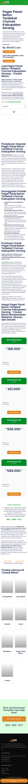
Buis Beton (7, 651)
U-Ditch (7, 681)
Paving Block (7, 597)
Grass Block (20, 597)
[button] (25, 2)
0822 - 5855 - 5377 (14, 519)
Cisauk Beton (5, 262)
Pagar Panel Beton (20, 652)
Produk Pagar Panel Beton (14, 102)
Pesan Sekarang (14, 372)
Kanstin (7, 624)
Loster (20, 624)
